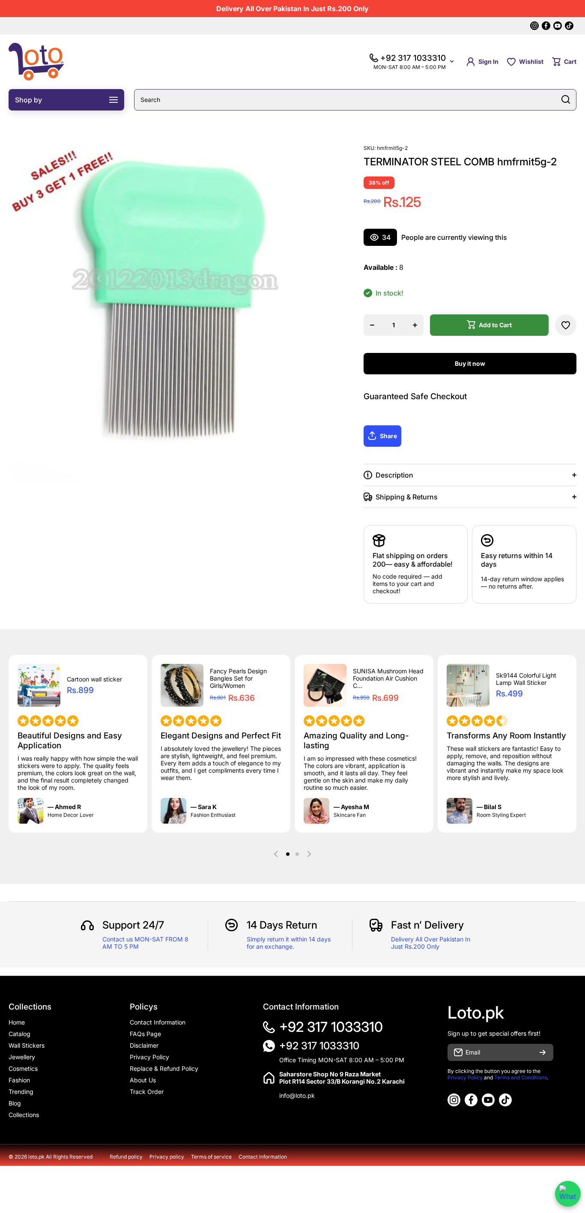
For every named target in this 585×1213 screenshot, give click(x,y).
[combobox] (355, 100)
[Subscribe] (542, 1052)
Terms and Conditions (520, 1077)
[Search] (565, 100)
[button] (564, 61)
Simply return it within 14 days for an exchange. (289, 942)
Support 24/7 (133, 925)
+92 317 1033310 (331, 1027)
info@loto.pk (297, 1095)
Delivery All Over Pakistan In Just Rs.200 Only (430, 942)
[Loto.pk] (36, 62)
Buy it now (470, 363)
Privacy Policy (465, 1077)
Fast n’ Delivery (427, 925)
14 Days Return (282, 925)
